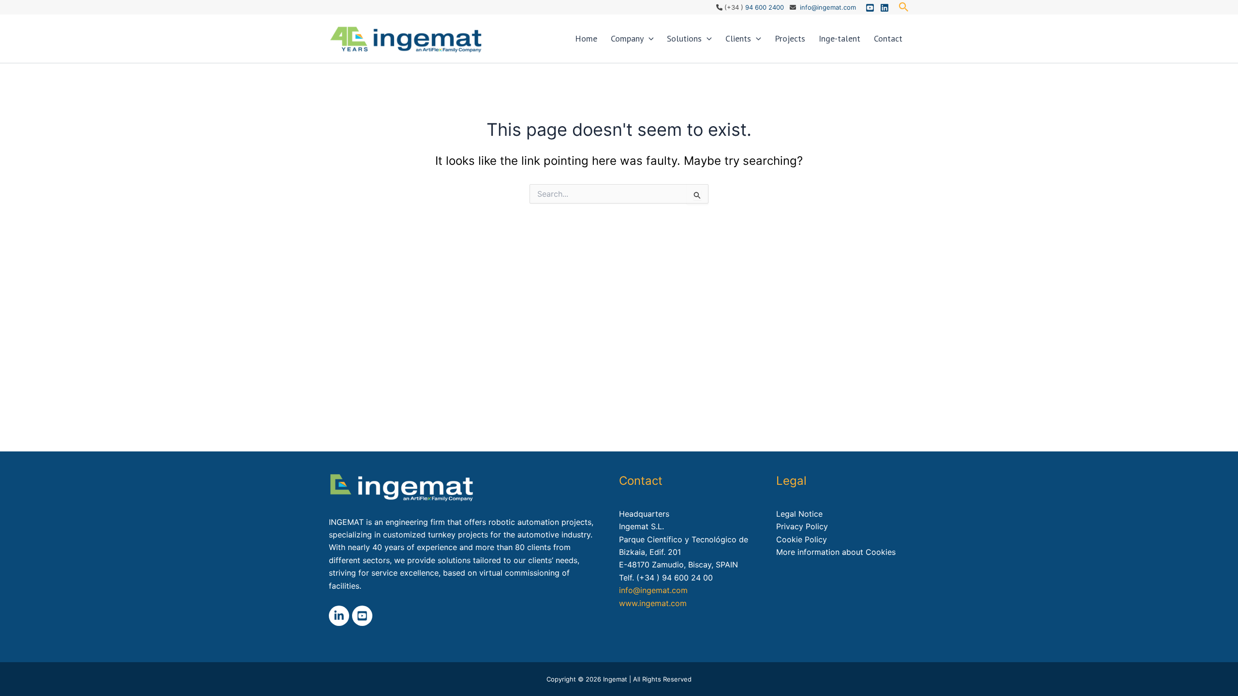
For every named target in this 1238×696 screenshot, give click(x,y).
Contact (888, 38)
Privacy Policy (802, 526)
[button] (904, 7)
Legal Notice (799, 514)
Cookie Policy (801, 539)
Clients (738, 38)
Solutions (684, 38)
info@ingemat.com (828, 7)
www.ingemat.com (653, 603)
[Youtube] (870, 7)
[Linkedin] (884, 7)
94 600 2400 (764, 7)
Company (627, 38)
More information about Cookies (836, 552)
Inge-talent (839, 38)
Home (586, 38)
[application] (649, 38)
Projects (790, 38)
